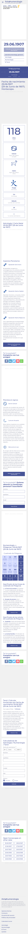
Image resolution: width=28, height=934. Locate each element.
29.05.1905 (8, 859)
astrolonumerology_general (14, 54)
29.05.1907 (19, 849)
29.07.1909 (19, 856)
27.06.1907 (19, 846)
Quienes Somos (6, 911)
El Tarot (7, 62)
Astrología (8, 57)
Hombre (8, 780)
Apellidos (5, 494)
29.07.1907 (8, 849)
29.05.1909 (19, 859)
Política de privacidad (8, 917)
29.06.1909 (19, 852)
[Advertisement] (14, 24)
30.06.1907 (8, 843)
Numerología (9, 59)
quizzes (4, 931)
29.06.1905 (8, 852)
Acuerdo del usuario (8, 915)
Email (4, 500)
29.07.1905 (8, 856)
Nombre (5, 489)
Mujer (16, 780)
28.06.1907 (19, 843)
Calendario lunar (7, 921)
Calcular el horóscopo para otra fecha (14, 49)
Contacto (4, 913)
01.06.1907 (8, 846)
